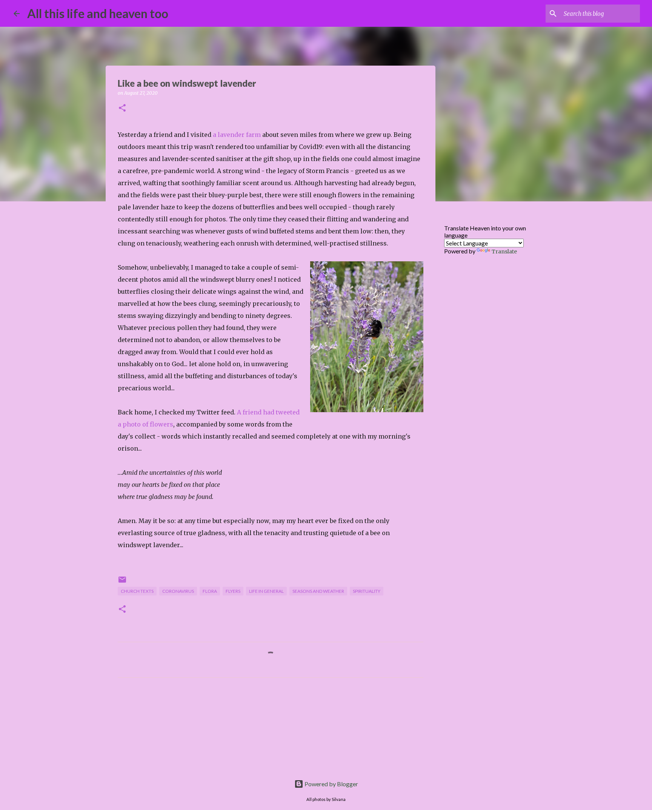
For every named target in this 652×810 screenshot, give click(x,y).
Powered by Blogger (330, 783)
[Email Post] (122, 582)
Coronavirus (178, 591)
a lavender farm (237, 134)
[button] (122, 108)
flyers (233, 591)
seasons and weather (318, 591)
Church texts (137, 591)
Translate (504, 251)
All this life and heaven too (97, 13)
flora (210, 591)
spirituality (366, 591)
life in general (266, 591)
